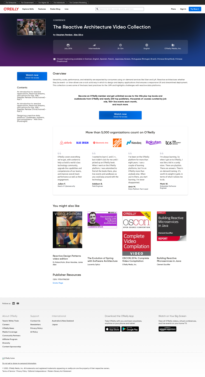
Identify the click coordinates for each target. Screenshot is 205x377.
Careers (5, 324)
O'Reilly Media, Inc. (173, 48)
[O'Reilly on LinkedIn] (13, 303)
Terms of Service (8, 371)
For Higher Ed (44, 3)
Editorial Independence (37, 371)
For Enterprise (11, 3)
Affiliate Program (9, 339)
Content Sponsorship (11, 346)
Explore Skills (28, 9)
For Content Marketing (78, 3)
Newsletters (35, 324)
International (59, 316)
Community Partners (11, 335)
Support (34, 316)
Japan (55, 324)
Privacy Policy (36, 328)
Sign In (183, 9)
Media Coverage (9, 332)
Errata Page (58, 283)
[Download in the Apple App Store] (112, 331)
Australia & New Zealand (63, 321)
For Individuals (59, 3)
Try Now (194, 9)
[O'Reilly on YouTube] (18, 303)
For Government (27, 3)
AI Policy (34, 332)
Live (66, 9)
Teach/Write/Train (10, 321)
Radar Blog (55, 9)
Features (42, 9)
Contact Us (35, 321)
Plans (173, 9)
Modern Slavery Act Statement (59, 371)
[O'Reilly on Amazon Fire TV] (167, 331)
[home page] (11, 9)
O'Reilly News (8, 328)
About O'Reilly (9, 316)
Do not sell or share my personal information (19, 363)
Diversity (6, 343)
